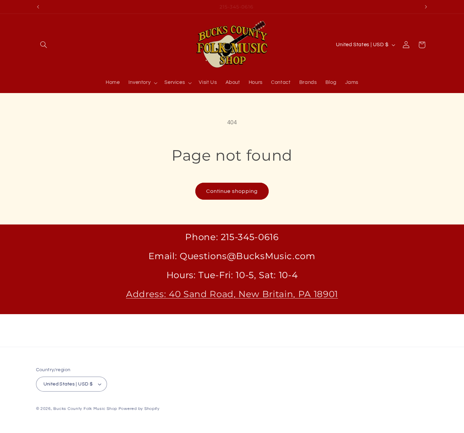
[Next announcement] (425, 7)
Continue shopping (232, 191)
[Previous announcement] (38, 7)
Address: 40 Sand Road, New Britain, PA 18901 (232, 294)
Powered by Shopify (139, 409)
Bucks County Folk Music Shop (85, 409)
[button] (44, 45)
